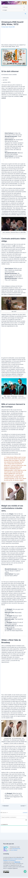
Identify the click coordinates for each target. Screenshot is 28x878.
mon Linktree (14, 850)
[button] (25, 14)
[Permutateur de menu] (23, 7)
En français (5, 7)
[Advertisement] (14, 35)
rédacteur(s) (17, 862)
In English (5, 10)
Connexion (25, 812)
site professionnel (16, 848)
